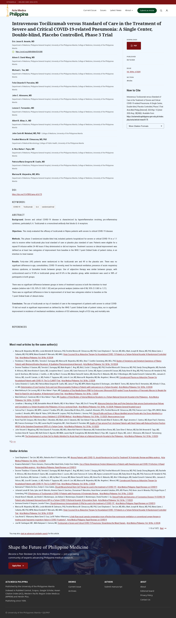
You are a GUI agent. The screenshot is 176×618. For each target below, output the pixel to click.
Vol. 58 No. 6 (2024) (134, 72)
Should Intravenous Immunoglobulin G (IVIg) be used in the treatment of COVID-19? (82, 503)
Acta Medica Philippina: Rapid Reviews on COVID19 (56, 467)
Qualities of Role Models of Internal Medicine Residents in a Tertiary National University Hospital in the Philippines (104, 397)
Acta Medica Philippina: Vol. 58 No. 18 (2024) (100, 364)
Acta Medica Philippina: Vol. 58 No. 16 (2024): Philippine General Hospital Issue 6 (110, 407)
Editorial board (147, 591)
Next (161, 528)
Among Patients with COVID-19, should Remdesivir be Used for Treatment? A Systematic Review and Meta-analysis (115, 457)
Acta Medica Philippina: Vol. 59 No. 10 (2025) (81, 426)
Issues (103, 10)
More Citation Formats (138, 126)
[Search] (161, 10)
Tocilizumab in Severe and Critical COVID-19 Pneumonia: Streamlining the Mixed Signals (92, 523)
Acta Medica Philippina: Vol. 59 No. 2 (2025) (116, 493)
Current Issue (89, 10)
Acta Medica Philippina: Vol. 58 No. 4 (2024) (135, 387)
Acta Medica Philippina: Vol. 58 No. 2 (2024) (78, 381)
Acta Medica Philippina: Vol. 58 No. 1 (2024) (81, 394)
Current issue (74, 586)
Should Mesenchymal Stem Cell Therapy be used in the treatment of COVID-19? (86, 487)
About (128, 10)
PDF (135, 46)
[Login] (166, 10)
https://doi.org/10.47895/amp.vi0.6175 (27, 194)
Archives (72, 591)
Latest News (116, 10)
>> (15, 441)
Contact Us (145, 599)
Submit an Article (147, 10)
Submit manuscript (113, 586)
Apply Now (16, 566)
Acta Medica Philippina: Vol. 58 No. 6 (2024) (143, 523)
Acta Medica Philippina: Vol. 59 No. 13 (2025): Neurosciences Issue (99, 416)
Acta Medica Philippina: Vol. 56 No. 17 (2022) (115, 500)
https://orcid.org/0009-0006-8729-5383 (29, 52)
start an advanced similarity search (34, 533)
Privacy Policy (146, 595)
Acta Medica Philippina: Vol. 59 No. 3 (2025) (141, 436)
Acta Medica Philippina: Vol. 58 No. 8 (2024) (36, 358)
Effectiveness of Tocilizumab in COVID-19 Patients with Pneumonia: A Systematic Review (63, 493)
